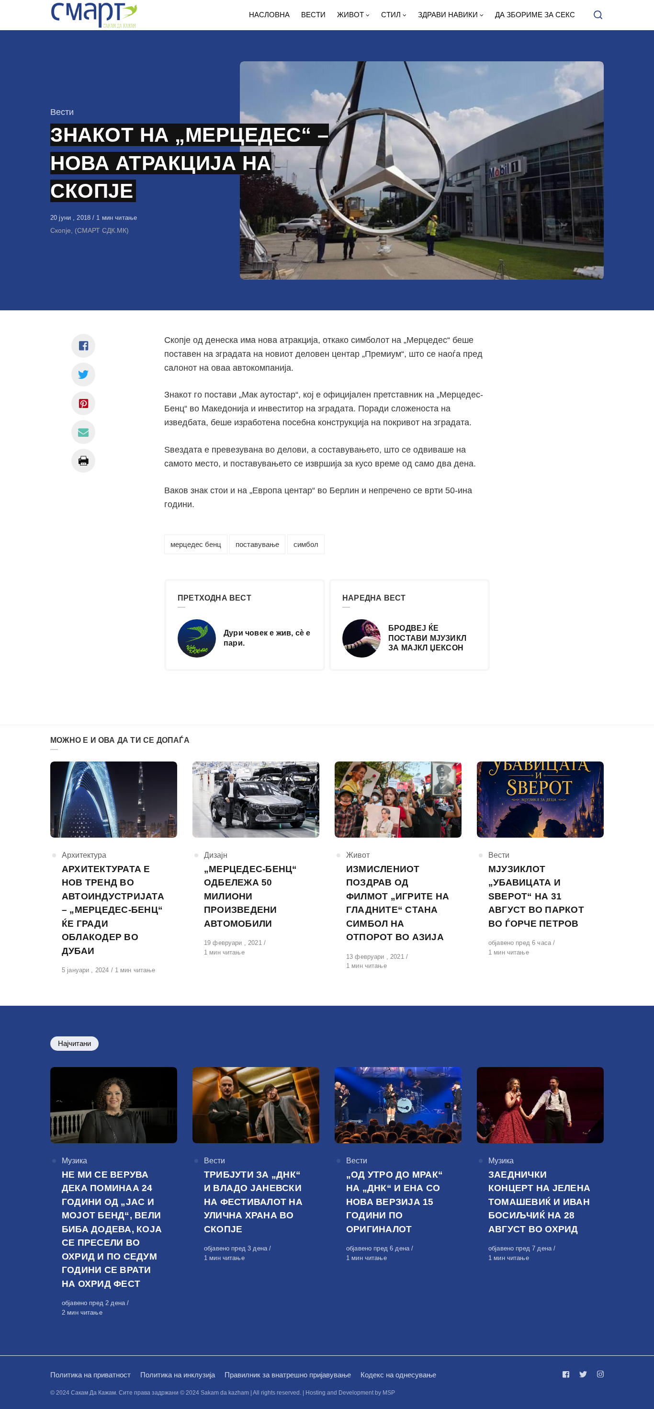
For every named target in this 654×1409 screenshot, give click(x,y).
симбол (305, 544)
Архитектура (84, 855)
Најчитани (74, 1043)
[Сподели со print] (83, 461)
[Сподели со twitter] (83, 374)
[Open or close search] (598, 15)
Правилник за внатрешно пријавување (288, 1375)
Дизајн (215, 855)
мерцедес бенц (195, 544)
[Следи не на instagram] (598, 1374)
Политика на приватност (90, 1375)
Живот (358, 855)
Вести (62, 112)
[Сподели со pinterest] (83, 403)
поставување (257, 544)
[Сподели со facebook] (83, 346)
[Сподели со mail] (83, 432)
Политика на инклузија (177, 1375)
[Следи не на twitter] (583, 1374)
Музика (74, 1161)
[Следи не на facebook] (568, 1374)
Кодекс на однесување (398, 1375)
